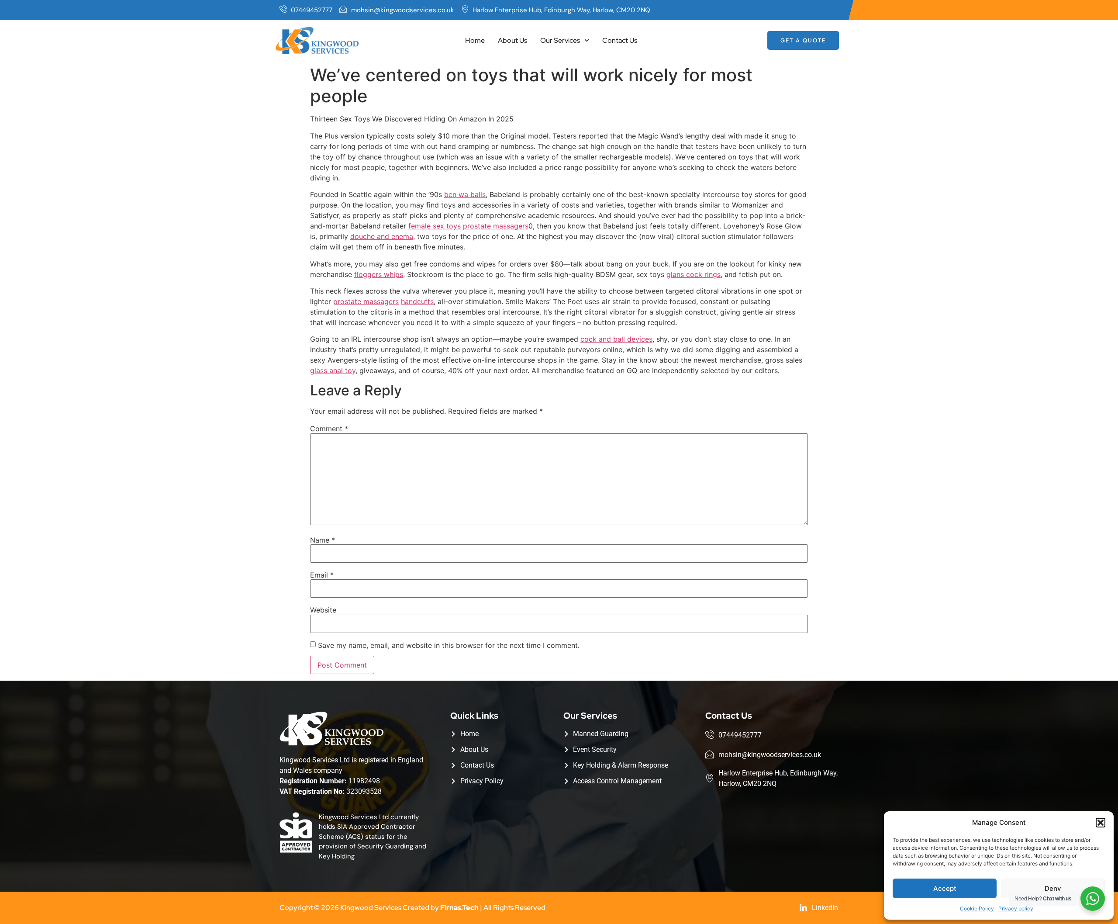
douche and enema (381, 236)
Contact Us (619, 40)
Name (322, 539)
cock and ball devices (616, 339)
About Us (512, 40)
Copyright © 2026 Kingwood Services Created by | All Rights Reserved (412, 907)
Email (322, 574)
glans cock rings (693, 274)
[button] (1100, 822)
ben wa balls (465, 194)
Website (323, 609)
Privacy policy (1015, 908)
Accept (944, 888)
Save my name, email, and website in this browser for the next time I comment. (449, 645)
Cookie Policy (977, 908)
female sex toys (434, 225)
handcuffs (417, 301)
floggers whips (378, 274)
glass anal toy (332, 370)
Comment (329, 428)
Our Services (560, 40)
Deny (1053, 888)
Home (475, 40)
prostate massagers (495, 225)
